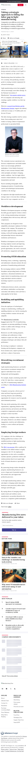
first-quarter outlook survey (17, 95)
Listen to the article (11, 63)
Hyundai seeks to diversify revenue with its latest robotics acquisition (15, 627)
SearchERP (17, 722)
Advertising (17, 700)
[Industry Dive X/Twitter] (10, 688)
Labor (9, 506)
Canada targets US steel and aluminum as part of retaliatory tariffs (15, 610)
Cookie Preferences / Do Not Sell (14, 751)
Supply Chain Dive (19, 720)
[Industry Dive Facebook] (6, 688)
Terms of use (13, 749)
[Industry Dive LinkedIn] (2, 688)
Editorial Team (5, 700)
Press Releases (5, 712)
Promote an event (18, 706)
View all (4, 676)
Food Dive (16, 715)
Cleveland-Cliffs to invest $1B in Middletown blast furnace (14, 618)
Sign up (20, 4)
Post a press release (12, 676)
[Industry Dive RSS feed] (14, 688)
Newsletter (4, 705)
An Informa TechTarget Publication (14, 1)
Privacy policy (4, 749)
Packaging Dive (18, 717)
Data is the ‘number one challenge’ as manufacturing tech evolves (13, 559)
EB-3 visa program (9, 447)
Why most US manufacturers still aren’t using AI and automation (13, 586)
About (3, 698)
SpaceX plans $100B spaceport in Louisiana (13, 603)
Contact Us (4, 703)
